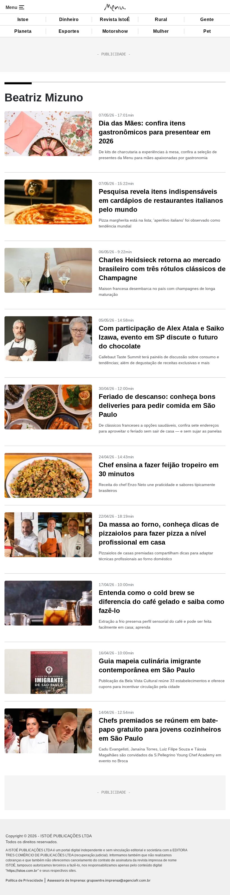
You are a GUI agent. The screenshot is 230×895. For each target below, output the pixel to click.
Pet (207, 31)
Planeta (22, 31)
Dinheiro (69, 19)
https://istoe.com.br (22, 870)
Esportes (69, 31)
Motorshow (115, 31)
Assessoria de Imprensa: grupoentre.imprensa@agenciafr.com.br (99, 880)
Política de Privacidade (24, 880)
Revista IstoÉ (115, 19)
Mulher (161, 31)
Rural (161, 19)
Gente (207, 19)
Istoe (23, 19)
